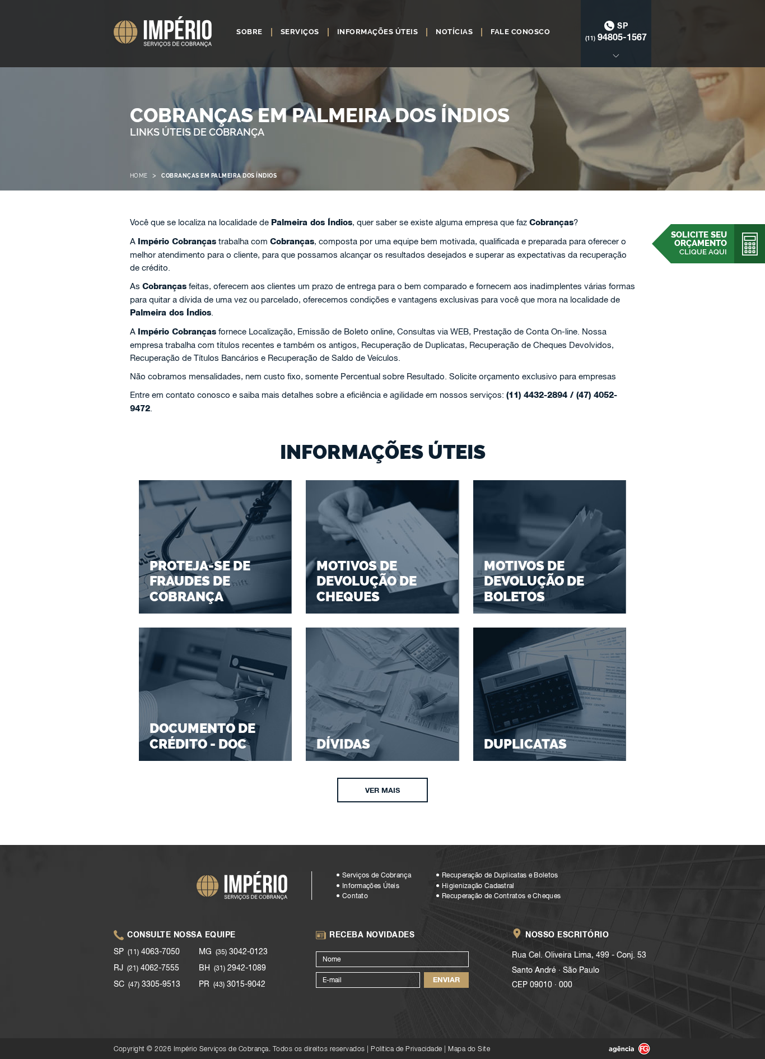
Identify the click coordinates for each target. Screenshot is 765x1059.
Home (139, 176)
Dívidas (343, 744)
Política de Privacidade (406, 1048)
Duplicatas (525, 744)
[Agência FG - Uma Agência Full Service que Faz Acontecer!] (620, 1049)
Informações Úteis (377, 32)
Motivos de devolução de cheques (366, 581)
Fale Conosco (520, 32)
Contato (355, 896)
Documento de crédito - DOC (202, 736)
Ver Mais (382, 790)
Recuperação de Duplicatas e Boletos (500, 875)
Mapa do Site (469, 1048)
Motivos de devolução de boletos (534, 581)
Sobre (249, 32)
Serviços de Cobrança (376, 875)
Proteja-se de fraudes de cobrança (200, 581)
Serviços (300, 32)
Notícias (454, 32)
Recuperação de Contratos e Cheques (501, 896)
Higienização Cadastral (478, 886)
